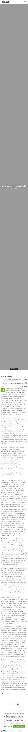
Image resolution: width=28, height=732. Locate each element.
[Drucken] (10, 703)
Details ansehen (8, 726)
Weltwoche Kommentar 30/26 (15, 730)
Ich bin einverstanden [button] (19, 726)
